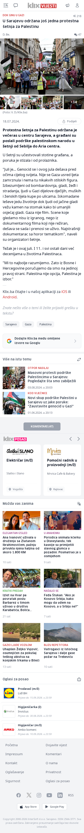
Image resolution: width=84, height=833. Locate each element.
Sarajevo (11, 324)
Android (10, 296)
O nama (52, 763)
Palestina (45, 324)
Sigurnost (12, 781)
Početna (11, 745)
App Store (31, 806)
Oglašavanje (14, 772)
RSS (71, 795)
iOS (64, 291)
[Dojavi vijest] (67, 5)
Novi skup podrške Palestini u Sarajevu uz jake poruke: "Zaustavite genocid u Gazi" (52, 402)
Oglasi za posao (58, 781)
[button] (70, 439)
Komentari (54, 754)
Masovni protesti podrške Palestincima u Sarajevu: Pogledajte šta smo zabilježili (52, 377)
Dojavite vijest (56, 745)
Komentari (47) (42, 426)
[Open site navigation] (6, 5)
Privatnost (53, 772)
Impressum (14, 754)
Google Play (57, 806)
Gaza (28, 324)
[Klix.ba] (42, 5)
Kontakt (11, 763)
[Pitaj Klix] (16, 5)
